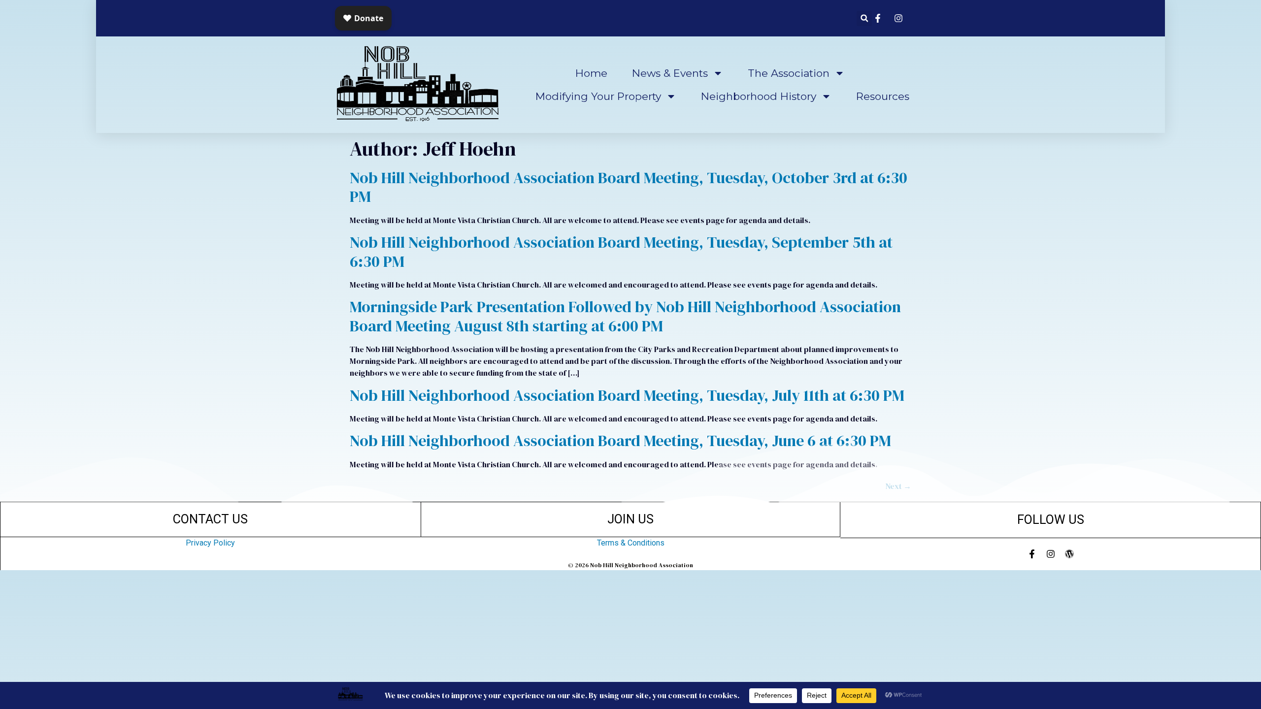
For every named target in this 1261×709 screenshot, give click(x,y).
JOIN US (630, 519)
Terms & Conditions (630, 543)
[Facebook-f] (1032, 553)
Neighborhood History (758, 96)
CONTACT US (210, 519)
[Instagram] (1050, 553)
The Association (789, 73)
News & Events (670, 73)
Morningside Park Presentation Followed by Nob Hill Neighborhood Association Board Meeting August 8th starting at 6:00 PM (625, 316)
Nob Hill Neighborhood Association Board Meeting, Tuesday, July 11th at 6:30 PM (627, 395)
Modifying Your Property (598, 96)
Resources (882, 96)
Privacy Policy (210, 543)
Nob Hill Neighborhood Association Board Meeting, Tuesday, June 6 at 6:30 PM (620, 440)
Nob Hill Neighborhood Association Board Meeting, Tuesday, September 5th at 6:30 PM (621, 251)
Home (591, 73)
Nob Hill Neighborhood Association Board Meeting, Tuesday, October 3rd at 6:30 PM (628, 187)
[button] (864, 18)
